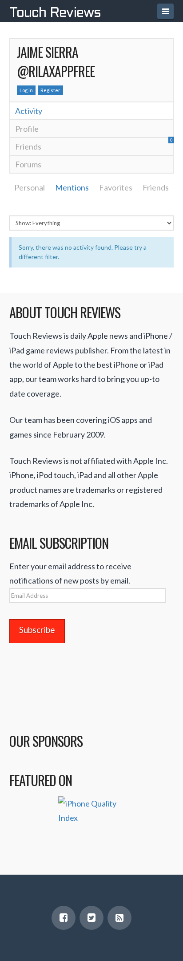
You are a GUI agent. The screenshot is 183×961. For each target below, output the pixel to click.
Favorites (115, 187)
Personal (29, 187)
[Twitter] (91, 918)
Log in (26, 90)
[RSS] (119, 918)
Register (50, 90)
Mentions (72, 187)
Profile (27, 129)
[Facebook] (64, 918)
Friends (94, 144)
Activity (28, 111)
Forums (28, 164)
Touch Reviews (55, 13)
